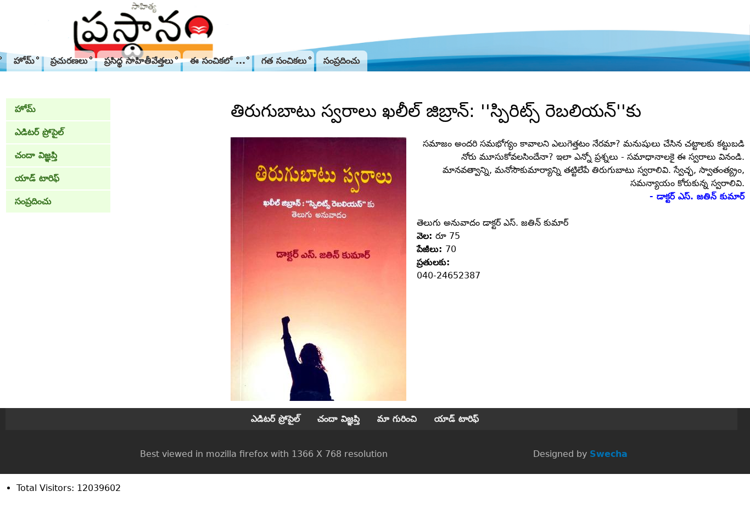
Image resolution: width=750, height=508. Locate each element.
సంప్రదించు (341, 60)
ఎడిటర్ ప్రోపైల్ (39, 132)
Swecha (609, 454)
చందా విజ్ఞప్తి (36, 155)
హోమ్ (24, 60)
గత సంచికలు (284, 60)
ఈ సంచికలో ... (217, 60)
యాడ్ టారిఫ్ (37, 178)
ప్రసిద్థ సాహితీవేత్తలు (138, 60)
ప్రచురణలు (69, 60)
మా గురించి (397, 419)
